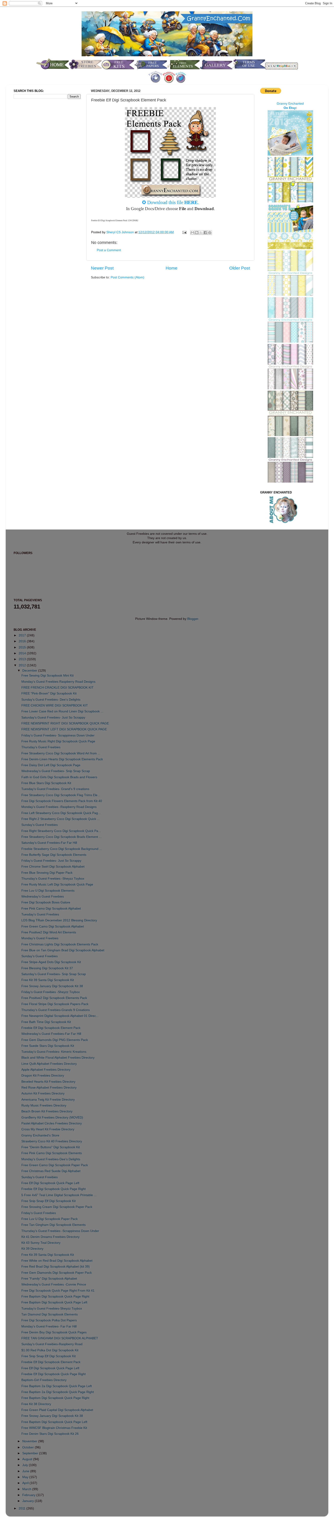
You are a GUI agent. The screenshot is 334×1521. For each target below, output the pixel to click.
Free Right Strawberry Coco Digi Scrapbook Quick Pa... (61, 831)
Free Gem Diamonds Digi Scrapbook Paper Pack (56, 1272)
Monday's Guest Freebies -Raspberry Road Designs (59, 807)
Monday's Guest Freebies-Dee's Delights (50, 1159)
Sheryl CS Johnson (120, 232)
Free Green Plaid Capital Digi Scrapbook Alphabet (57, 1410)
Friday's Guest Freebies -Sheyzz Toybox (50, 992)
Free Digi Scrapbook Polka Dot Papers (49, 1320)
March (27, 1489)
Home (171, 268)
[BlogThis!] (196, 232)
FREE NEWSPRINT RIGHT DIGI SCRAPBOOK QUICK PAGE (65, 723)
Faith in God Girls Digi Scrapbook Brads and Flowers (59, 777)
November (30, 1441)
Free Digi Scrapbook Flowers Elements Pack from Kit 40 (61, 801)
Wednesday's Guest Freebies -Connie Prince (53, 1284)
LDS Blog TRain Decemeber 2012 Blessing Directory (59, 920)
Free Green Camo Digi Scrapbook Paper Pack (54, 1165)
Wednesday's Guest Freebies (42, 896)
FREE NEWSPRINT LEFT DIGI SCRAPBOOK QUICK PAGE (64, 729)
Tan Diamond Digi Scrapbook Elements (49, 1314)
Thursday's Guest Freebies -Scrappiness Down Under (60, 1231)
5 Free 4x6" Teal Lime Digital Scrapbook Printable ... (59, 1195)
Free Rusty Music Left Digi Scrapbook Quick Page (57, 884)
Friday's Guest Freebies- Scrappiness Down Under (58, 735)
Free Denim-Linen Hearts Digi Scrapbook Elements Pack (62, 759)
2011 (22, 1508)
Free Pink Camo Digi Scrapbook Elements (51, 1153)
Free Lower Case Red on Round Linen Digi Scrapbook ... (62, 711)
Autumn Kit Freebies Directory (43, 1093)
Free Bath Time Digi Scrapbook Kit (46, 1022)
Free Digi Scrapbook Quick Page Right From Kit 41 (58, 1290)
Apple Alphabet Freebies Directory (45, 1069)
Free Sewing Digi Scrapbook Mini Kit (47, 675)
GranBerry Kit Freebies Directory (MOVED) (52, 1117)
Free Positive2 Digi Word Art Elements (48, 932)
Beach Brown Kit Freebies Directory (46, 1111)
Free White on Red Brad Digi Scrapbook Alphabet (56, 1260)
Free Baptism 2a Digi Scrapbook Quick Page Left (56, 1386)
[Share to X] (201, 232)
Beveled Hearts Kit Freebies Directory (48, 1081)
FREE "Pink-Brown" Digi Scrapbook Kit (49, 693)
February (29, 1495)
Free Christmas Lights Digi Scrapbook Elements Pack (59, 944)
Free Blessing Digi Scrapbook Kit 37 (47, 968)
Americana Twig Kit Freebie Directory (48, 1099)
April (26, 1483)
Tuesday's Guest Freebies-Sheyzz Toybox (51, 1308)
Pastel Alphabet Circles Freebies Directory (51, 1123)
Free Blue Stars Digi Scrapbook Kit (46, 783)
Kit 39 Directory (32, 1248)
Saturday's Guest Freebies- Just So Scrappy (53, 717)
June (26, 1471)
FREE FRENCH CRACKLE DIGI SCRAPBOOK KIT (57, 687)
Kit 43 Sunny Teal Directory (40, 1242)
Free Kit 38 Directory (36, 1404)
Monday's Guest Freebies (39, 938)
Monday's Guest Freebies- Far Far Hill (49, 1326)
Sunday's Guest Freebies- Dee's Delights (50, 699)
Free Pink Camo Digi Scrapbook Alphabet (51, 908)
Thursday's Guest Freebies (40, 747)
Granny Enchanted (290, 103)
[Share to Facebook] (205, 232)
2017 (23, 635)
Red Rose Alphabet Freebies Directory (49, 1087)
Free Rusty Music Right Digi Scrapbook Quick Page (58, 741)
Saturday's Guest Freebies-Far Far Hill (49, 842)
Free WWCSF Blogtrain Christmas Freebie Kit (54, 1428)
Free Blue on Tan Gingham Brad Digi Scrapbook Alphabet (62, 950)
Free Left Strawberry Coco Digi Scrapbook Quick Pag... (61, 813)
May (25, 1477)
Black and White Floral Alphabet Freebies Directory (58, 1057)
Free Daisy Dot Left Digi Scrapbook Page (50, 765)
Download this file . (173, 202)
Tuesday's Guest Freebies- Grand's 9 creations (55, 789)
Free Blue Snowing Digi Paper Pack (46, 872)
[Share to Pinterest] (209, 232)
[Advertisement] (32, 178)
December (30, 670)
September (30, 1453)
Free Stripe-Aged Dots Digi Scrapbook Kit (51, 962)
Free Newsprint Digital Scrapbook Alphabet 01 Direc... (60, 1016)
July (25, 1465)
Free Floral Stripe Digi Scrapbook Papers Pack (54, 1004)
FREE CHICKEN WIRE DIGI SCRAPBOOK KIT (54, 705)
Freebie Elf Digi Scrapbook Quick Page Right (53, 1189)
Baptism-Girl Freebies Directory (44, 1380)
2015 (23, 647)
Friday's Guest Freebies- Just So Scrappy (51, 860)
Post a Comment (109, 250)
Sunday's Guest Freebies (39, 825)
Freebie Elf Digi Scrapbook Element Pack (50, 1028)
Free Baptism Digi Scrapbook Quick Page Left (54, 1302)
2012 (23, 665)
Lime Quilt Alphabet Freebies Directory (49, 1063)
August (27, 1459)
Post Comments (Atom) (127, 277)
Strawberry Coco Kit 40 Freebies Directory (51, 1141)
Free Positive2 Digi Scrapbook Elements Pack (54, 998)
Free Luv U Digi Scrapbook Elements (48, 890)
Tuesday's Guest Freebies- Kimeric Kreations (53, 1051)
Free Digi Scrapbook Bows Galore (45, 902)
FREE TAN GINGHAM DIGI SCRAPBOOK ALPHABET (59, 1338)
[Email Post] (184, 232)
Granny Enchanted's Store (40, 1135)
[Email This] (192, 232)
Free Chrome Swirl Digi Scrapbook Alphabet (53, 866)
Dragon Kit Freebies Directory (42, 1075)
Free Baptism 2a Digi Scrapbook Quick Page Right (57, 1392)
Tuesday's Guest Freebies (40, 914)
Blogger (192, 619)
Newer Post (102, 268)
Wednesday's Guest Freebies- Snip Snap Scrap (55, 771)
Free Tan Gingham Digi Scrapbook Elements (53, 1225)
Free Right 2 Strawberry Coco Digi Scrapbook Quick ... (60, 819)
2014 (23, 653)
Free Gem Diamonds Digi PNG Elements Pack (54, 1040)
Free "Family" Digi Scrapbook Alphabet (49, 1278)
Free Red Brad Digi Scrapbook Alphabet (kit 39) (55, 1266)
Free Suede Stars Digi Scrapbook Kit (47, 1046)
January (28, 1501)
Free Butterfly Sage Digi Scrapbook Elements (53, 854)
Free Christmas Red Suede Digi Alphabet (50, 1171)
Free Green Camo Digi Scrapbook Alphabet (52, 926)
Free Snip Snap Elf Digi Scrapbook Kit (48, 1201)
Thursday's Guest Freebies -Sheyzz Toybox (52, 878)
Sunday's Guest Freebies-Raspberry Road (51, 1344)
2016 (23, 641)
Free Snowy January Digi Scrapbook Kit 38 (52, 986)
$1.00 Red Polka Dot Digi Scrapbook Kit (49, 1350)
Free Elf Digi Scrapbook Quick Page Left (50, 1183)
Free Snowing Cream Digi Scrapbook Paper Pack (56, 1207)
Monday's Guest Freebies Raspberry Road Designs (58, 681)
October (28, 1447)
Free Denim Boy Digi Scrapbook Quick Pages (54, 1332)
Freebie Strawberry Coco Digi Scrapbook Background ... (61, 849)
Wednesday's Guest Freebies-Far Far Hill (51, 1033)
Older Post (239, 268)
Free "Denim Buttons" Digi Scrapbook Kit (50, 1147)
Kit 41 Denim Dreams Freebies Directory (50, 1237)
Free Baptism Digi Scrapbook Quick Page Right (55, 1296)
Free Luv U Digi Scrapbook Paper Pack (49, 1219)
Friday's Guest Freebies (38, 1213)
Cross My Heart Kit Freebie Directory (47, 1129)
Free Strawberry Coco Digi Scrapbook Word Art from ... (60, 753)
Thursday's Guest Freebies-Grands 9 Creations (55, 1010)
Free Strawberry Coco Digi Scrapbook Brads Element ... (61, 837)
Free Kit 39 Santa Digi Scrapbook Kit (47, 980)
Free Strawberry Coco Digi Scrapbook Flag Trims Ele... (60, 795)
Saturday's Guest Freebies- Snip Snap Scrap (53, 974)
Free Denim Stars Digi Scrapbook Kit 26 (50, 1433)
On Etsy (290, 108)
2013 (23, 659)
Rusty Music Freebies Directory (43, 1105)
